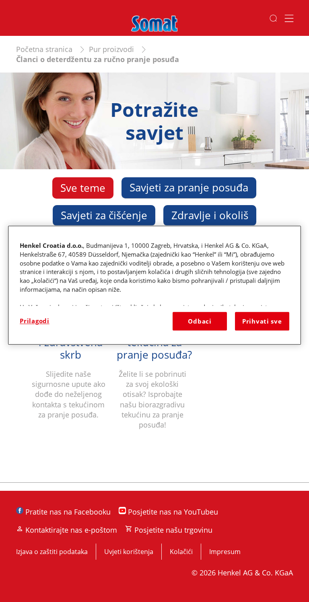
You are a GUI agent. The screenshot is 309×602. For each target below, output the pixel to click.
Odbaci (199, 321)
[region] (154, 285)
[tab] (82, 187)
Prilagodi (34, 321)
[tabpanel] (155, 350)
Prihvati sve (262, 321)
